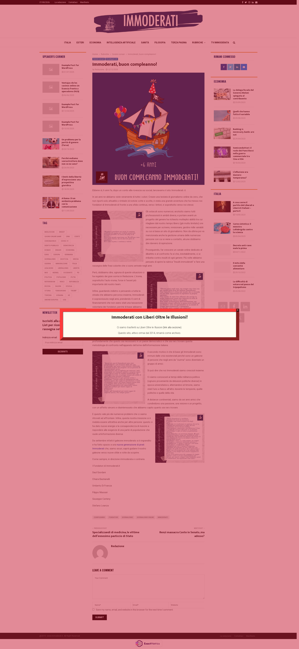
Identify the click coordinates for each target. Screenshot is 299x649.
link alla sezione (172, 327)
